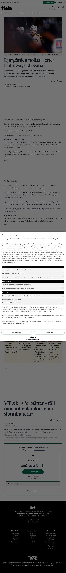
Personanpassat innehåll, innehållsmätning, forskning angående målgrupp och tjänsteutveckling (27, 277)
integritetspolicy (19, 323)
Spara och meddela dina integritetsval (12, 303)
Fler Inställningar (16, 332)
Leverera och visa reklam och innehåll (12, 299)
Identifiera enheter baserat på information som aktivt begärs (18, 288)
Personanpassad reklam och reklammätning (13, 273)
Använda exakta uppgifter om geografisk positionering (16, 284)
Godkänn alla (49, 332)
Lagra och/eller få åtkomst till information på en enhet (16, 270)
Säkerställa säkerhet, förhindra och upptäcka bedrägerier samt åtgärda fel (21, 295)
